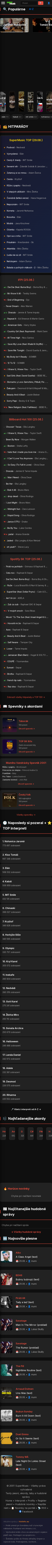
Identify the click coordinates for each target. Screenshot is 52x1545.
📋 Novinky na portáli (23, 1508)
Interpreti (20, 1500)
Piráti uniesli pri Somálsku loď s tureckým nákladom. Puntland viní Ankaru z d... (23, 1527)
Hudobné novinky (25, 1504)
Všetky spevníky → (26, 815)
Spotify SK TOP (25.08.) (26, 559)
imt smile (20, 117)
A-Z (31, 9)
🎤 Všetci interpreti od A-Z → (26, 1109)
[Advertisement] (26, 61)
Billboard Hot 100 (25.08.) (26, 419)
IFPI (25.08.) (26, 280)
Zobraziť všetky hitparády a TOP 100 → (26, 697)
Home (8, 1500)
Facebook (27, 1511)
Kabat (6, 117)
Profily (31, 1500)
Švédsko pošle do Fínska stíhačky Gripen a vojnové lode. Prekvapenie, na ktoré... (23, 1540)
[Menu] (3, 3)
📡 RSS (42, 1508)
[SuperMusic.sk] (11, 3)
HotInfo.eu (24, 1521)
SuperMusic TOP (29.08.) (26, 140)
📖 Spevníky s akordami (22, 706)
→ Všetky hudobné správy (26, 1231)
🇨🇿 (40, 104)
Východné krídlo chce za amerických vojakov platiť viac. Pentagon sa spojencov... (25, 1533)
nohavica (36, 117)
